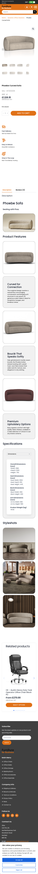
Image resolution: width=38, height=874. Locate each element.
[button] (33, 29)
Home (4, 18)
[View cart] (32, 7)
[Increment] (7, 113)
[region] (19, 858)
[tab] (7, 190)
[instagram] (12, 815)
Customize (19, 865)
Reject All (19, 870)
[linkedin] (16, 815)
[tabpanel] (19, 416)
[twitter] (8, 815)
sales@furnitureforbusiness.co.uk (17, 841)
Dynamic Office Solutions (16, 18)
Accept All (19, 860)
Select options (19, 705)
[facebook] (3, 815)
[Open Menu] (35, 7)
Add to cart (23, 113)
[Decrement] (3, 113)
